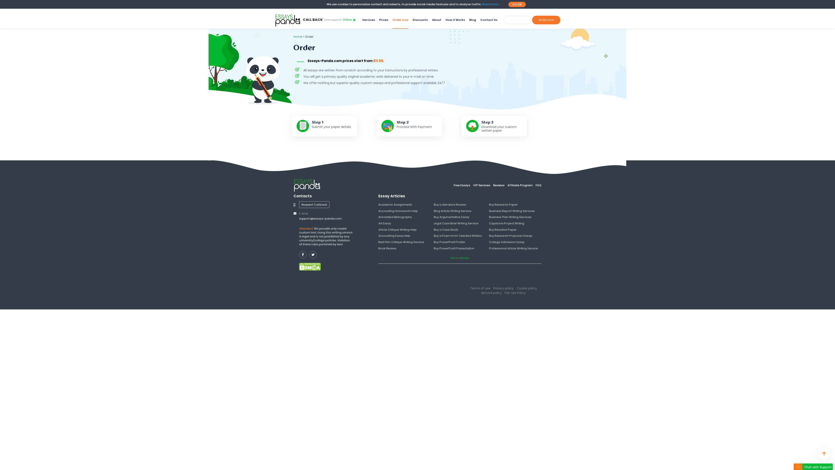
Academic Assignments (395, 205)
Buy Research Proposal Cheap (510, 236)
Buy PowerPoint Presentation (454, 248)
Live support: (338, 20)
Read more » (491, 4)
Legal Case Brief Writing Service (456, 223)
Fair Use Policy (515, 293)
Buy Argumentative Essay (451, 217)
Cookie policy (527, 288)
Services (368, 20)
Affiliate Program (520, 185)
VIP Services (481, 185)
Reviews (498, 185)
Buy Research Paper (503, 205)
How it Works (455, 20)
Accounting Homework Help (398, 211)
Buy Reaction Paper (503, 230)
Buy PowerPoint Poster (449, 242)
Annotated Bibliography (395, 217)
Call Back (313, 19)
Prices (383, 20)
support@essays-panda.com (320, 219)
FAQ (538, 185)
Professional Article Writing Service (513, 248)
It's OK (517, 4)
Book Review (387, 248)
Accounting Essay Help (394, 236)
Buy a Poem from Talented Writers (458, 236)
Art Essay (384, 223)
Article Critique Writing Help (397, 230)
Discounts (420, 20)
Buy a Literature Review (450, 205)
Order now (400, 20)
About (436, 20)
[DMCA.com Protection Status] (310, 266)
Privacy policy (503, 288)
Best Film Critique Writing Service (401, 242)
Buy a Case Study (446, 230)
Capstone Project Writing (506, 223)
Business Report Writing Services (512, 211)
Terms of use (480, 288)
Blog (472, 20)
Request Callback (314, 205)
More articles (460, 258)
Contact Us (488, 20)
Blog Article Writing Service (452, 211)
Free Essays (462, 185)
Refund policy (491, 293)
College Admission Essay (506, 242)
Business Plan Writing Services (510, 217)
